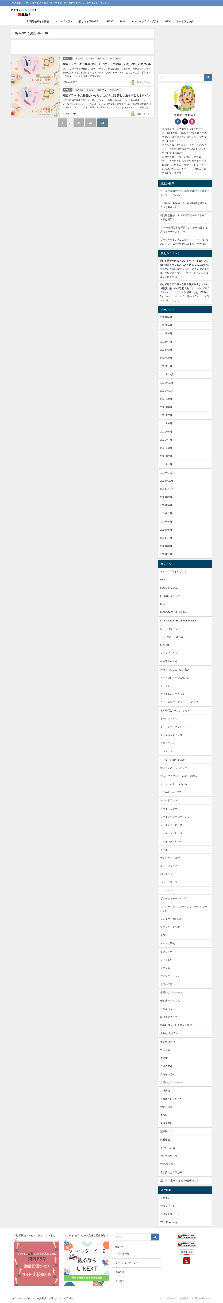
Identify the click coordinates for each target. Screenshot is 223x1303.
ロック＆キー (167, 960)
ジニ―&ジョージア (170, 792)
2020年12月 (167, 472)
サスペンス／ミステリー (173, 767)
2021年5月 (166, 431)
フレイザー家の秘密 (171, 919)
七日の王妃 (166, 984)
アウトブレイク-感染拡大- (174, 678)
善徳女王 (165, 1058)
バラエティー (167, 874)
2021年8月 (166, 407)
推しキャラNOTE (88, 21)
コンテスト (166, 751)
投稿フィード (167, 1206)
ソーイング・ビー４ (171, 841)
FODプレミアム (169, 588)
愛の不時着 (166, 1107)
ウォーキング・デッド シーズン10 (179, 702)
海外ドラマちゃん (145, 82)
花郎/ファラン (168, 1164)
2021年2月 (166, 456)
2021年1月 (166, 464)
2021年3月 (166, 448)
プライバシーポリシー (127, 1263)
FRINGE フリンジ (170, 596)
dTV (167, 21)
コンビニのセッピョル (172, 759)
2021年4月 (166, 440)
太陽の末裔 (166, 1066)
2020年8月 (166, 505)
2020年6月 (166, 521)
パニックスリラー (170, 882)
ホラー (164, 935)
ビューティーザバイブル (173, 898)
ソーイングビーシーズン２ (175, 816)
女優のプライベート (171, 1082)
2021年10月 (167, 391)
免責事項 (120, 1272)
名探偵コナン (167, 1041)
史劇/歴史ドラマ (169, 1033)
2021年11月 (166, 382)
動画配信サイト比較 (38, 21)
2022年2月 (166, 358)
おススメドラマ (63, 21)
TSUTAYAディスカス (171, 637)
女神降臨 (165, 1090)
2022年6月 (166, 325)
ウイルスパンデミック (172, 694)
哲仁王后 (165, 1050)
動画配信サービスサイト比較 (176, 1025)
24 (78, 122)
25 (90, 122)
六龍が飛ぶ (166, 1009)
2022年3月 (166, 350)
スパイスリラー (168, 808)
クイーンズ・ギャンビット (175, 727)
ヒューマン (166, 890)
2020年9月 (166, 497)
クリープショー (168, 743)
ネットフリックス (186, 21)
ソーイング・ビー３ (171, 833)
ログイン (165, 1198)
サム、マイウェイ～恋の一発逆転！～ (181, 776)
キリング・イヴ (168, 718)
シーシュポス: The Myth (173, 784)
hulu (123, 21)
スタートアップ (168, 800)
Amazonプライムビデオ (145, 21)
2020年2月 (166, 554)
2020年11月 (166, 481)
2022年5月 (166, 333)
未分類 (164, 1115)
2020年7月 (166, 513)
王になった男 (167, 1148)
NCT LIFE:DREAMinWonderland (178, 620)
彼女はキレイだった (171, 1099)
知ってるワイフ (168, 1156)
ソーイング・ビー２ (171, 825)
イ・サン (165, 686)
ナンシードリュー (170, 857)
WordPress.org (168, 1222)
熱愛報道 (165, 1139)
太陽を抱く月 (167, 1074)
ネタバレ (90, 58)
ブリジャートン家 (170, 927)
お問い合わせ (122, 1253)
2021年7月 (166, 415)
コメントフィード (170, 1214)
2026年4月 (166, 317)
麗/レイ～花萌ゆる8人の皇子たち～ (179, 1180)
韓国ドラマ (102, 58)
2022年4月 (166, 341)
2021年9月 (166, 399)
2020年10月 (167, 489)
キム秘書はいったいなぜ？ (175, 710)
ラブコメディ (115, 58)
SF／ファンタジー (170, 629)
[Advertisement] (82, 47)
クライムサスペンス (171, 735)
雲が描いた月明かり (171, 1172)
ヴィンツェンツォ (170, 976)
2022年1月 (166, 366)
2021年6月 (166, 423)
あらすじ (79, 58)
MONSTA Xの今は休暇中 (173, 612)
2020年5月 (166, 530)
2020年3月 (166, 546)
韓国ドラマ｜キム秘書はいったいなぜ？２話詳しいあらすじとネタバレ (107, 64)
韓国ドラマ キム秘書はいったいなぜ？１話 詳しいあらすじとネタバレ (106, 95)
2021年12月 (167, 374)
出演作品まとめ (168, 1017)
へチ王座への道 (168, 661)
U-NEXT (109, 21)
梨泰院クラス (167, 1131)
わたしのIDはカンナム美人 (175, 669)
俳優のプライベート (171, 992)
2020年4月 (166, 538)
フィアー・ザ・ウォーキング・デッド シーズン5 (183, 908)
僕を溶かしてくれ (170, 1000)
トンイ (164, 849)
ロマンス (165, 968)
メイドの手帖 (167, 943)
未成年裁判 (166, 1123)
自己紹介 (120, 1281)
